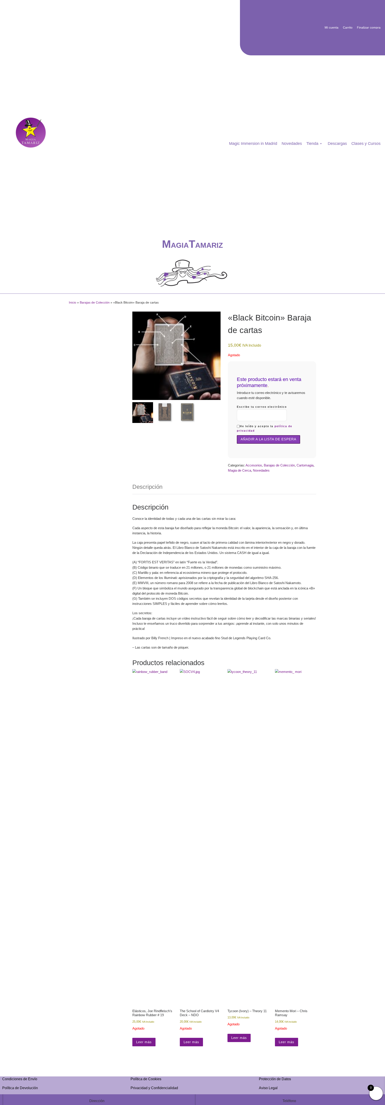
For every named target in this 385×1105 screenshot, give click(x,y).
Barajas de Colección (95, 302)
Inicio (72, 302)
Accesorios (254, 465)
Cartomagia (305, 465)
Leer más (144, 1042)
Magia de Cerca (239, 470)
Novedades (261, 470)
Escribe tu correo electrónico (262, 406)
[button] (215, 358)
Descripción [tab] (147, 487)
